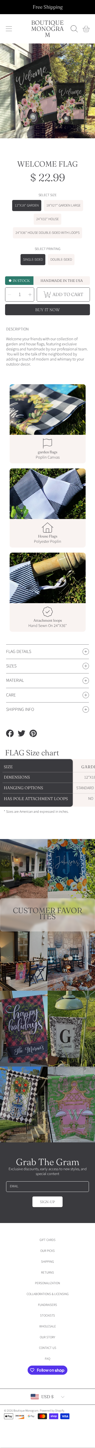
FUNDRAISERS (47, 1305)
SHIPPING (47, 1261)
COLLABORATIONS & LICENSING (48, 1294)
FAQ (47, 1358)
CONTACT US (47, 1348)
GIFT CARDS (47, 1240)
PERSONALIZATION (47, 1283)
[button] (8, 28)
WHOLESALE (47, 1326)
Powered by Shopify (52, 1411)
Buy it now (47, 309)
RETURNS (47, 1272)
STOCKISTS (47, 1315)
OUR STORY (47, 1337)
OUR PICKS (47, 1251)
